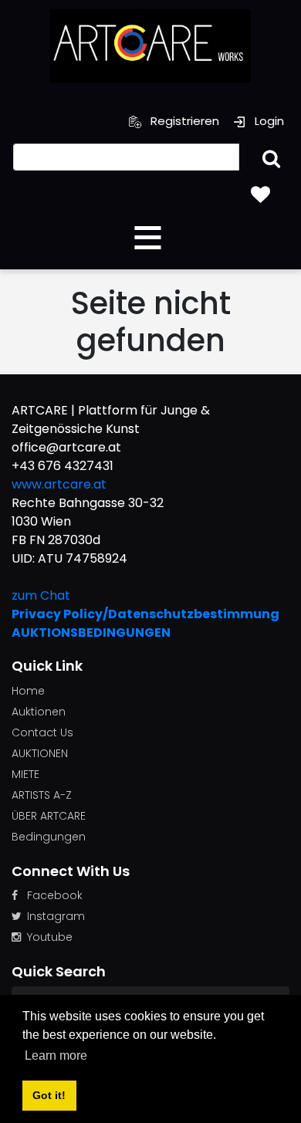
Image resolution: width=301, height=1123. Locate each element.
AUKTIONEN (40, 753)
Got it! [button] (49, 1095)
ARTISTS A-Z (42, 795)
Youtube (50, 937)
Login (268, 121)
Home (28, 690)
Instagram (56, 916)
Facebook (55, 895)
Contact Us (42, 732)
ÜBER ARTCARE (49, 816)
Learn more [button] (56, 1055)
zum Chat (41, 595)
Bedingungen (49, 836)
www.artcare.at (59, 484)
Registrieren (183, 121)
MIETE (25, 774)
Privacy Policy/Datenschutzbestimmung (145, 614)
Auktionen (39, 711)
